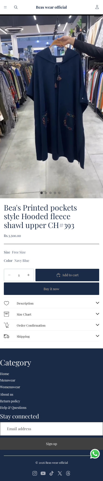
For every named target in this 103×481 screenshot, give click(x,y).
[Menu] (5, 7)
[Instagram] (35, 473)
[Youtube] (43, 473)
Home (4, 373)
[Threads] (68, 473)
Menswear (7, 380)
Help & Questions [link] (13, 407)
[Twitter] (60, 473)
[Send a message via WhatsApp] (95, 453)
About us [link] (6, 394)
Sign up (51, 443)
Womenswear (10, 387)
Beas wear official (57, 462)
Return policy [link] (10, 401)
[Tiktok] (51, 473)
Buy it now (51, 289)
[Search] (16, 7)
